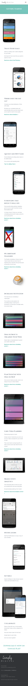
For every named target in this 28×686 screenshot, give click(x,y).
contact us (14, 670)
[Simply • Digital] (8, 2)
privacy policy (7, 670)
